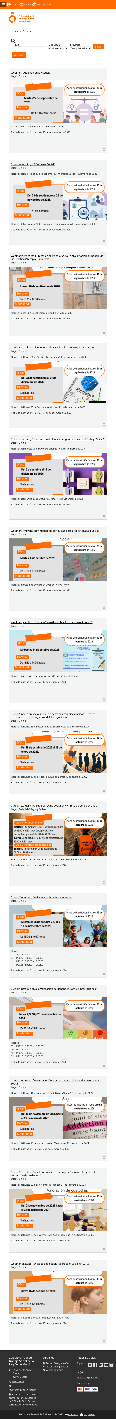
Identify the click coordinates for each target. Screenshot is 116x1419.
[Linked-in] (101, 1364)
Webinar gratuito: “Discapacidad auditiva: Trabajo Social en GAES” (50, 1263)
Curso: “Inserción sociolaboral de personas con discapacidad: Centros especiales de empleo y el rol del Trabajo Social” (53, 715)
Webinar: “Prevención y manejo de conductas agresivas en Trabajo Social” (55, 530)
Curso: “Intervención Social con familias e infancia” (41, 897)
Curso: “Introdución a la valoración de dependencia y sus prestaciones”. (54, 988)
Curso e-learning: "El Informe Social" (33, 164)
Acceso (14, 4)
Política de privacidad (88, 1377)
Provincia (75, 44)
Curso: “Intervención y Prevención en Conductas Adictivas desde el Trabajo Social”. (56, 1082)
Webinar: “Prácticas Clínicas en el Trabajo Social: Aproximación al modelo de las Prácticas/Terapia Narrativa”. (57, 257)
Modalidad (54, 44)
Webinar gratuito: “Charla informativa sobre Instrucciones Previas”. (52, 622)
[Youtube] (106, 1364)
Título (16, 44)
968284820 (18, 1381)
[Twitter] (90, 1364)
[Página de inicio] (22, 17)
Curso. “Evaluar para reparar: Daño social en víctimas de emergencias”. (54, 805)
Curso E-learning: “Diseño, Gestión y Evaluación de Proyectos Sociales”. (54, 347)
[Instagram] (111, 1364)
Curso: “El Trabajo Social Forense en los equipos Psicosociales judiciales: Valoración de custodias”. (54, 1173)
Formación (16, 31)
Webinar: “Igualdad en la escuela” (31, 72)
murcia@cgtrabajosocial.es (23, 1389)
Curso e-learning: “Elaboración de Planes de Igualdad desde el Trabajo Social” (57, 439)
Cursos (28, 31)
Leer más (104, 149)
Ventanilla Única (44, 4)
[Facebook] (95, 1364)
